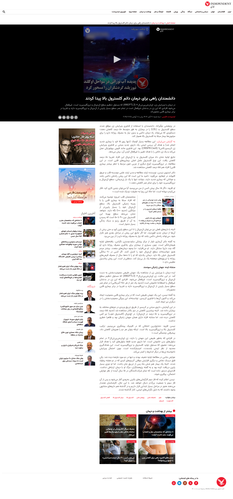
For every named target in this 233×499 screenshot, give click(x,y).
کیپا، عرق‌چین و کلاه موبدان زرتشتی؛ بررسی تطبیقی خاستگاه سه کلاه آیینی (70, 257)
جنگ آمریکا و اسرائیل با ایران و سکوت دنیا (72, 346)
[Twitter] (68, 117)
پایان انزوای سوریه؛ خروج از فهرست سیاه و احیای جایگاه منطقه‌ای (73, 322)
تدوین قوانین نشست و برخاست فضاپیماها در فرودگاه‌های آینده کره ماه (70, 278)
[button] (116, 59)
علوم (160, 397)
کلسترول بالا (130, 397)
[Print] (60, 117)
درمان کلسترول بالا (118, 397)
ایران (229, 11)
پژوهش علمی (140, 397)
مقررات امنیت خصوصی (124, 478)
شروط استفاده (147, 478)
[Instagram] (185, 483)
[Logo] (165, 30)
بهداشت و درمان (145, 11)
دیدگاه (190, 11)
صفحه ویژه (133, 11)
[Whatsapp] (72, 117)
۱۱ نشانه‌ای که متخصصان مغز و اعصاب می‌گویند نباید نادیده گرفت (158, 433)
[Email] (64, 117)
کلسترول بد (170, 401)
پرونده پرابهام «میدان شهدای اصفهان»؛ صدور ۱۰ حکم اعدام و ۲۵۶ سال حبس (70, 234)
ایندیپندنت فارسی (168, 116)
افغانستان (221, 11)
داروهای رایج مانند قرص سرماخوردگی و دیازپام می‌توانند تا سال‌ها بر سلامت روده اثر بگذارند (150, 221)
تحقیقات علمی (151, 397)
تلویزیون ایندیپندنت (119, 11)
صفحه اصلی (170, 23)
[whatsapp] (174, 483)
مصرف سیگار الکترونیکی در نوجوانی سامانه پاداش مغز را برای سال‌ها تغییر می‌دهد (119, 432)
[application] (116, 59)
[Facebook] (76, 117)
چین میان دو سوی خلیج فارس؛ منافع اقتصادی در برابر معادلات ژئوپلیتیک (71, 309)
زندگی (183, 11)
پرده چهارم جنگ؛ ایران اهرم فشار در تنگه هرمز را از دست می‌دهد (70, 267)
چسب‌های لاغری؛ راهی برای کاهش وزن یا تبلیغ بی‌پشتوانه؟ (157, 459)
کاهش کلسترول (105, 397)
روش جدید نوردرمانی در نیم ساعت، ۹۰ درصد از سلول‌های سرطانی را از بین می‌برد (151, 203)
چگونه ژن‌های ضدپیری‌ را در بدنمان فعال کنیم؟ (152, 210)
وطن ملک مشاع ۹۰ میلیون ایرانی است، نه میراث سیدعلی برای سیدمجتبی (71, 361)
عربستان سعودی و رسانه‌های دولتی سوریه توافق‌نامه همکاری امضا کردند (70, 244)
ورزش (176, 11)
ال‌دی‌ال (161, 401)
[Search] (4, 12)
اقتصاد (168, 11)
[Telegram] (179, 483)
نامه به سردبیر (107, 478)
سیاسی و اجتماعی (201, 11)
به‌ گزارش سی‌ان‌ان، (165, 142)
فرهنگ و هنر (158, 11)
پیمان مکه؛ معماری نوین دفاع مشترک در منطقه (72, 333)
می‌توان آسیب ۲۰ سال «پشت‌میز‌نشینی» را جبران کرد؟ (118, 459)
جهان (213, 11)
